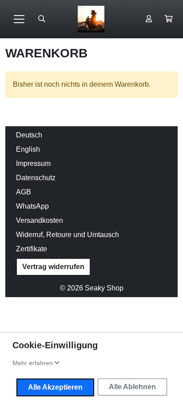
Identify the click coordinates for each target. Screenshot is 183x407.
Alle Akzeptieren (55, 387)
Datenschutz (36, 177)
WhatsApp (32, 206)
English (28, 149)
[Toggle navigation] (19, 19)
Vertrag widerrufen (53, 266)
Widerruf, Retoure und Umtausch (67, 234)
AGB (23, 192)
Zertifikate (31, 249)
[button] (168, 19)
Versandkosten (39, 220)
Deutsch (29, 135)
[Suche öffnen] (42, 19)
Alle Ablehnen (132, 387)
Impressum (33, 163)
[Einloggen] (148, 19)
